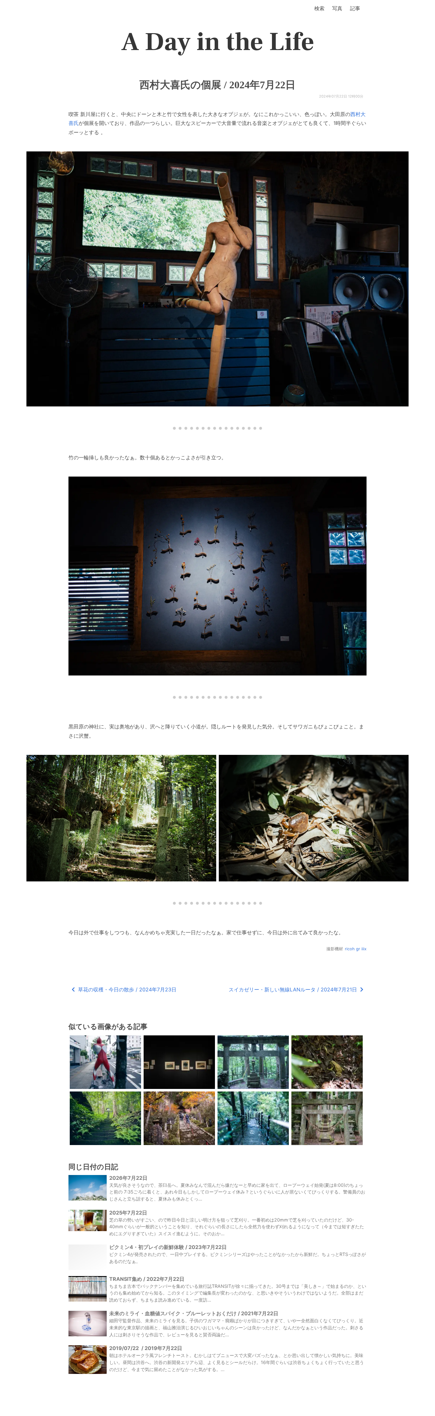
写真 (337, 8)
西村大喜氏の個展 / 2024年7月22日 (217, 85)
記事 (355, 8)
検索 (319, 8)
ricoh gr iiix (356, 948)
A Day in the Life (217, 42)
